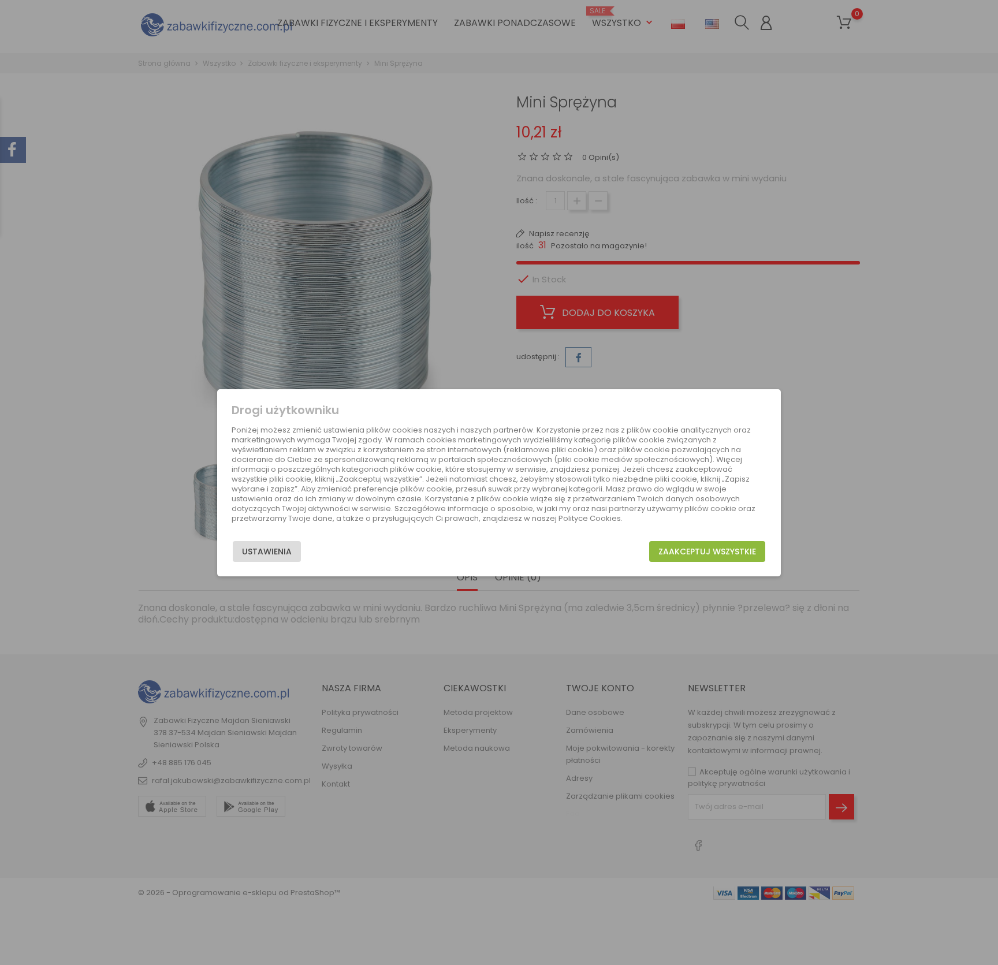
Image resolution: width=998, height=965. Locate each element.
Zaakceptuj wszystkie (707, 551)
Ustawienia (267, 551)
